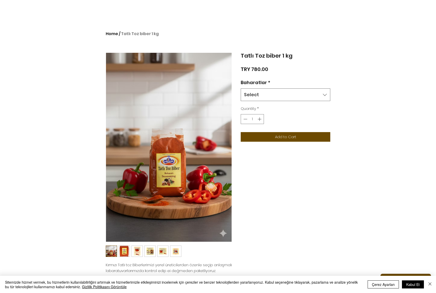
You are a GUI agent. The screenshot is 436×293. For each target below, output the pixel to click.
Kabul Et (413, 284)
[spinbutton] (252, 119)
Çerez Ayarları (383, 284)
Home (112, 34)
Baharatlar (255, 82)
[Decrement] (244, 119)
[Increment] (260, 119)
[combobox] (285, 94)
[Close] (430, 284)
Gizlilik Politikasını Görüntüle (104, 286)
